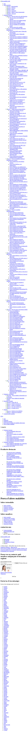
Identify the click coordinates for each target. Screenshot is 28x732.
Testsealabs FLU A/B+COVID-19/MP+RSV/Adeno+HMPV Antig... (15, 475)
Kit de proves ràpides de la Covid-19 (14, 549)
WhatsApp (3, 573)
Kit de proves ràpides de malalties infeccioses (14, 423)
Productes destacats (5, 547)
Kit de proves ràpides (6, 548)
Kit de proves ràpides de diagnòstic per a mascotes (14, 550)
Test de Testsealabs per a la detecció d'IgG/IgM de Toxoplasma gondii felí (15, 494)
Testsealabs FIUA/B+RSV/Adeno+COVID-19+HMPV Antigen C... (14, 486)
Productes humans (8, 421)
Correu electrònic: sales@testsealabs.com (9, 531)
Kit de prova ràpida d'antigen (18, 548)
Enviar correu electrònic (6, 572)
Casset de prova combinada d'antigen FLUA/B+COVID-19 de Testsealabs (15, 466)
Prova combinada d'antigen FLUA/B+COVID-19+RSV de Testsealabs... (14, 458)
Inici (5, 418)
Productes (6, 420)
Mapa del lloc (14, 547)
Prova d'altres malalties (9, 424)
